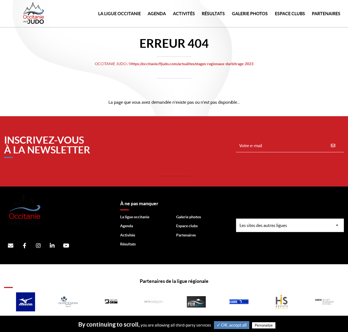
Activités (184, 13)
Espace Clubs (290, 13)
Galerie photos (250, 13)
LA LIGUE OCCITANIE (119, 13)
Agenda (157, 13)
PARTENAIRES (326, 13)
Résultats (213, 13)
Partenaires (186, 235)
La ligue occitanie (134, 217)
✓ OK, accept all (232, 324)
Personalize (264, 325)
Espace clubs (187, 226)
